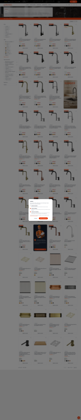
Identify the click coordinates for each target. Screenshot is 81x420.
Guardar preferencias (43, 218)
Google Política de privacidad (34, 215)
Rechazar (35, 218)
